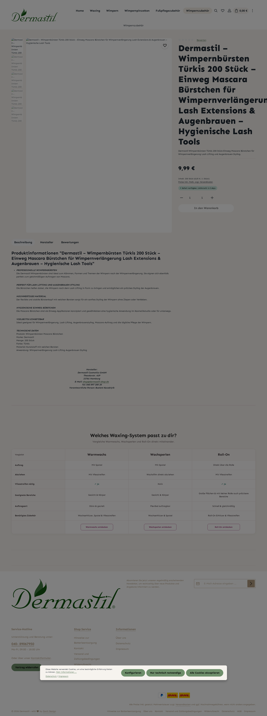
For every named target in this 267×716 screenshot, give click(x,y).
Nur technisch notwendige (165, 672)
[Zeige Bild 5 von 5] (167, 148)
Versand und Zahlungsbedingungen (87, 656)
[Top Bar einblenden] (252, 11)
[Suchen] (216, 11)
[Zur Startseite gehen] (34, 15)
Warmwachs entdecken (97, 527)
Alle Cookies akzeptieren (204, 672)
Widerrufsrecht (82, 664)
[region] (91, 135)
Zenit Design (49, 711)
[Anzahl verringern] (181, 198)
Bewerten (201, 40)
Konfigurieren (133, 672)
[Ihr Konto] (229, 11)
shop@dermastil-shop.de (96, 381)
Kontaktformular (41, 658)
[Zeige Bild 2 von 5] (167, 136)
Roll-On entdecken (224, 527)
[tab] (23, 242)
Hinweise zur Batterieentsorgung (85, 640)
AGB (239, 711)
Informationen (126, 629)
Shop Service (82, 629)
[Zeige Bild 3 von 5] (167, 140)
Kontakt (79, 648)
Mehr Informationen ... (66, 672)
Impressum (122, 648)
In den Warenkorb (206, 208)
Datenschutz (123, 643)
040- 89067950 (22, 644)
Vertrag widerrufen (26, 667)
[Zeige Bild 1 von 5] (167, 130)
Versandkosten (183, 704)
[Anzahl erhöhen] (212, 198)
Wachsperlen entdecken (160, 527)
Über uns (121, 637)
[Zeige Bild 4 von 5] (167, 144)
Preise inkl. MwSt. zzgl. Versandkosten (195, 182)
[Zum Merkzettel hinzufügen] (164, 45)
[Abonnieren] (251, 583)
